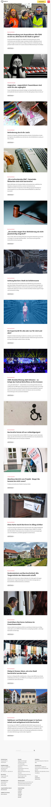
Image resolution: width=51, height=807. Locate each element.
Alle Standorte (4, 789)
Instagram (20, 789)
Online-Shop (3, 785)
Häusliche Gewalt (11, 82)
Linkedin (20, 791)
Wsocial (19, 797)
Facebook (20, 794)
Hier (19, 782)
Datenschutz (37, 779)
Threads (19, 795)
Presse (36, 776)
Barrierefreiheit (10, 32)
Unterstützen (41, 1)
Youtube (19, 792)
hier (36, 762)
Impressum (37, 777)
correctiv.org (4, 2)
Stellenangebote (21, 777)
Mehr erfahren (4, 794)
